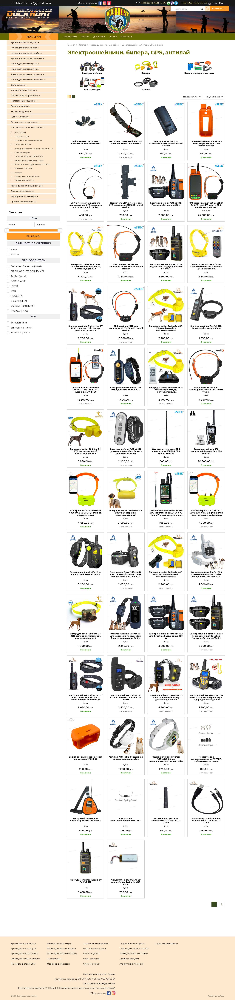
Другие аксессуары (129, 959)
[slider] (6, 230)
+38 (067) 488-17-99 (86, 979)
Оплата (85, 36)
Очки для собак (22, 136)
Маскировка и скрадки (58, 964)
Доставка (99, 36)
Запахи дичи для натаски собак (29, 160)
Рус (221, 3)
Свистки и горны (22, 152)
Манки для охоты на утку (23, 964)
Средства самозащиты (167, 943)
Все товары (20, 132)
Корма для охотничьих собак (134, 953)
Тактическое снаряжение (95, 943)
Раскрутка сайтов (216, 996)
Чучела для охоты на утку (23, 943)
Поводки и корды (23, 144)
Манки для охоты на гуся (59, 943)
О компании (70, 36)
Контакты (126, 36)
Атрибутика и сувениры (131, 964)
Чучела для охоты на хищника (25, 959)
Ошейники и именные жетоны (29, 140)
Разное (18, 172)
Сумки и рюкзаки (91, 964)
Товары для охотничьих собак (134, 948)
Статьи (113, 36)
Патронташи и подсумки (132, 943)
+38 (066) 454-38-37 (105, 979)
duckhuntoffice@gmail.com (31, 3)
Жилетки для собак (24, 168)
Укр (215, 3)
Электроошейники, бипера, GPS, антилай (34, 148)
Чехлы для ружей (91, 959)
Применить (33, 236)
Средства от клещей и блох (28, 176)
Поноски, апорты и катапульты (29, 156)
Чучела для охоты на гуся (23, 948)
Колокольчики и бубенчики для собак (32, 164)
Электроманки (54, 959)
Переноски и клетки (24, 180)
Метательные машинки (94, 948)
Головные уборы (91, 953)
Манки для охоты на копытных (62, 953)
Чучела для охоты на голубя (24, 953)
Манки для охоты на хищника (61, 948)
